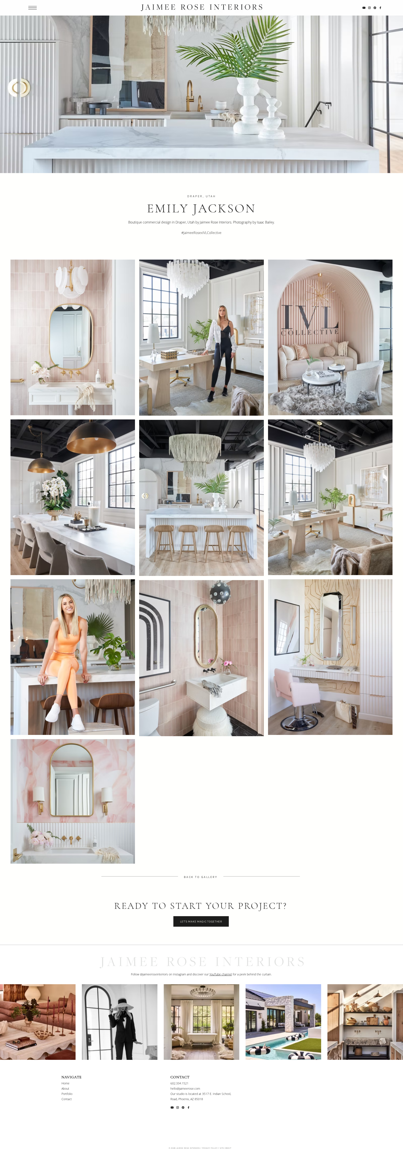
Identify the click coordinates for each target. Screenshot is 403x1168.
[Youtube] (364, 7)
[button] (32, 7)
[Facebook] (380, 7)
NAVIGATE (71, 1077)
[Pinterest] (375, 7)
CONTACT (180, 1077)
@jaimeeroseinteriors (154, 974)
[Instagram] (369, 7)
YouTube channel (220, 974)
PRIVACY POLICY (210, 1148)
